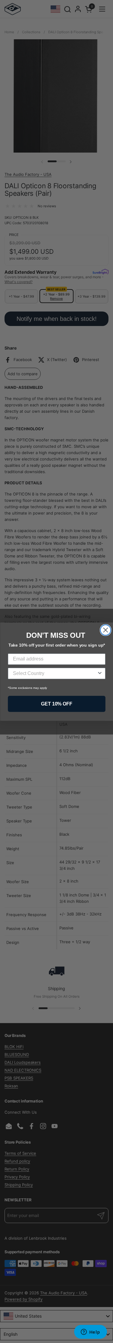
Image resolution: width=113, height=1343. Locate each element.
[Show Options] (100, 673)
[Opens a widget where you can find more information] (90, 1332)
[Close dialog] (105, 630)
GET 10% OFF (56, 703)
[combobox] (54, 673)
